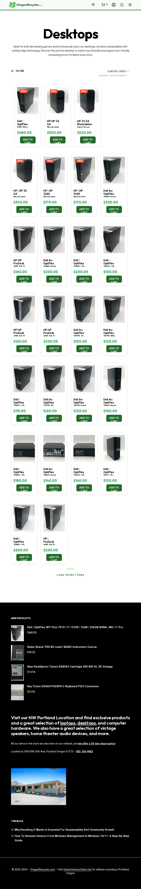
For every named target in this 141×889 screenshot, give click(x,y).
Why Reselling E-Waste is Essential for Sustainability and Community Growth (64, 829)
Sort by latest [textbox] (117, 71)
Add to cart (28, 140)
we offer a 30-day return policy (96, 743)
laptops (67, 723)
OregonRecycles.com (42, 869)
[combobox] (112, 71)
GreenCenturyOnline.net (77, 869)
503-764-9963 (84, 751)
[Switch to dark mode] (93, 4)
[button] (104, 4)
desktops (86, 723)
